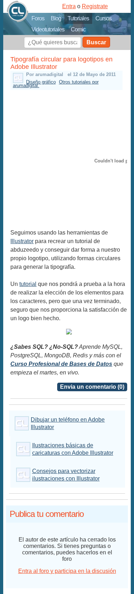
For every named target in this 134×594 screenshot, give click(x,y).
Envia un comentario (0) (92, 387)
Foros (37, 18)
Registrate (95, 6)
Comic (78, 29)
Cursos (103, 18)
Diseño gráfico (41, 82)
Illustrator (22, 241)
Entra (69, 6)
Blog (56, 18)
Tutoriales (78, 18)
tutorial (27, 284)
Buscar (96, 42)
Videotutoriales (47, 29)
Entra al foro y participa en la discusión (67, 571)
